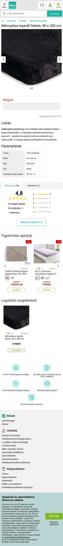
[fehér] (48, 278)
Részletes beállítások (54, 523)
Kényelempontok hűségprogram (16, 439)
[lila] (37, 278)
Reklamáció (7, 481)
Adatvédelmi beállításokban (17, 537)
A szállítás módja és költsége (15, 442)
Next (58, 266)
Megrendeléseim (9, 477)
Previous (5, 266)
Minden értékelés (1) (31, 222)
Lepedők (22, 21)
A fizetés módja (9, 446)
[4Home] (3, 21)
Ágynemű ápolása (10, 459)
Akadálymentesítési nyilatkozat (16, 462)
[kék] (43, 278)
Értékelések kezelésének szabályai (17, 487)
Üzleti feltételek (9, 456)
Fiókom (5, 474)
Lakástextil (11, 21)
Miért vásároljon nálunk (12, 449)
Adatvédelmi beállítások (12, 452)
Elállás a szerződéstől (11, 484)
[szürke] (12, 278)
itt (23, 542)
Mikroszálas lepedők (38, 21)
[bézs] (7, 278)
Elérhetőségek (8, 421)
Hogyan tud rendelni (11, 435)
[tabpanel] (31, 59)
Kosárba (31, 106)
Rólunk (5, 424)
